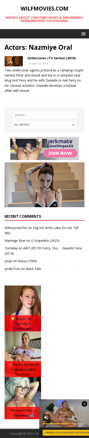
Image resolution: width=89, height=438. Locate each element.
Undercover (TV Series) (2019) (51, 58)
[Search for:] (45, 115)
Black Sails (33, 269)
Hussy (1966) (27, 261)
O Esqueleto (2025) (45, 240)
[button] (83, 33)
